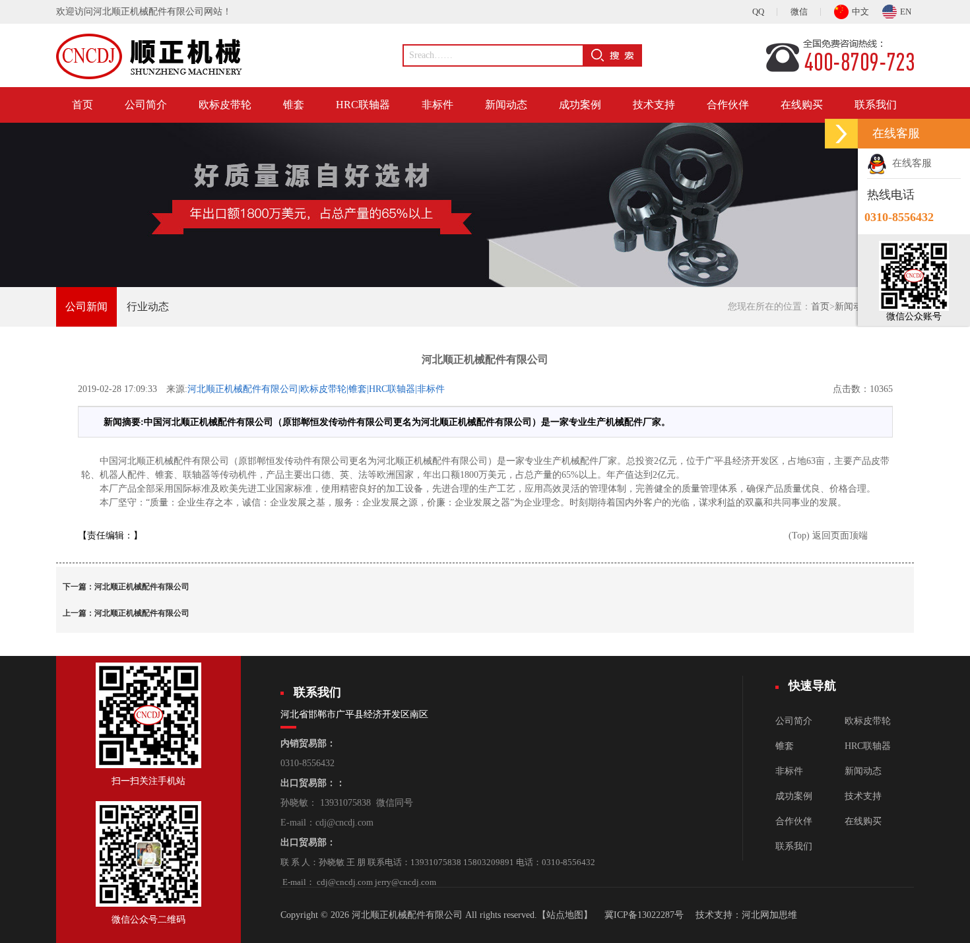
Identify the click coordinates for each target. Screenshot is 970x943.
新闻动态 (506, 104)
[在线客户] (841, 133)
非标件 (437, 104)
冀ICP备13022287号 (644, 915)
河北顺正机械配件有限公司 (141, 586)
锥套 (293, 104)
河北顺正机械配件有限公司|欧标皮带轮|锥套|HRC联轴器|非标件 (316, 389)
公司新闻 (86, 306)
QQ (758, 11)
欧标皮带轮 (225, 104)
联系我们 (876, 104)
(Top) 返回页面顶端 (828, 535)
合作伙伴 (728, 104)
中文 (860, 11)
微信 (799, 11)
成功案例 (580, 104)
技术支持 (654, 104)
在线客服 (909, 163)
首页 (82, 104)
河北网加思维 (769, 915)
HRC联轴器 (363, 104)
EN (905, 11)
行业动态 (148, 306)
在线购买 (802, 104)
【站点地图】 (565, 915)
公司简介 (146, 104)
